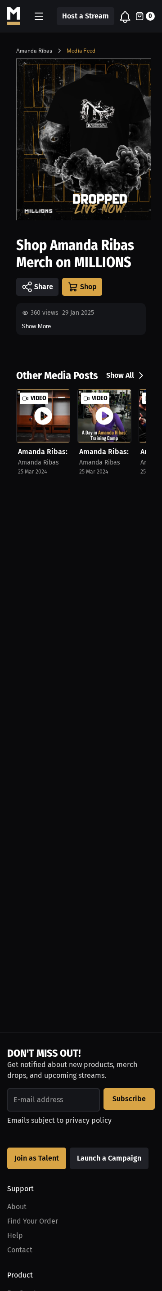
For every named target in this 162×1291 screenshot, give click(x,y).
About (17, 1206)
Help (15, 1235)
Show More (36, 326)
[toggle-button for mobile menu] (39, 16)
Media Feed (81, 50)
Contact (19, 1250)
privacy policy (88, 1120)
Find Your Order (32, 1221)
